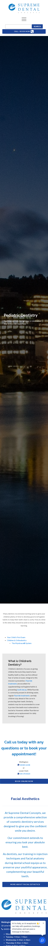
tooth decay (22, 690)
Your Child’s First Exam (16, 637)
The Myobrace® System (21, 643)
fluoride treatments (22, 695)
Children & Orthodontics (17, 640)
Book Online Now (24, 781)
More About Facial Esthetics (25, 884)
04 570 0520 (25, 774)
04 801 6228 (25, 765)
